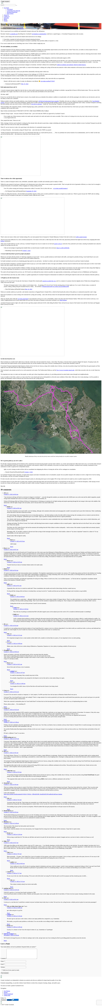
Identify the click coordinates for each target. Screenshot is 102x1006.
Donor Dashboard (8, 994)
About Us (6, 15)
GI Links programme (23, 298)
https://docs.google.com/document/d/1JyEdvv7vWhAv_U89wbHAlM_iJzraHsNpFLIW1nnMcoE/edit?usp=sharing (33, 794)
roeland (12, 671)
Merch (5, 19)
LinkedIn (9, 1000)
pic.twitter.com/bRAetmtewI (60, 188)
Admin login (7, 995)
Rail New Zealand (9, 933)
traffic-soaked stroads (81, 237)
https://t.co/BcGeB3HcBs (62, 248)
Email (3, 964)
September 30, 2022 (31, 191)
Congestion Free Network (13, 10)
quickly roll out (58, 243)
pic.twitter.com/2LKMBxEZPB (61, 286)
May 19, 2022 (24, 84)
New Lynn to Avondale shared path (65, 370)
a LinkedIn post (14, 34)
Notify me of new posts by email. (10, 970)
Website (3, 967)
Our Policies (7, 991)
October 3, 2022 (28, 472)
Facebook (3, 1000)
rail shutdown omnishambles (39, 34)
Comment (4, 958)
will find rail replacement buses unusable (48, 101)
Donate (5, 20)
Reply (5, 505)
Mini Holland (63, 300)
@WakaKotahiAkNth (47, 286)
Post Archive (10, 13)
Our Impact (10, 9)
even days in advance (36, 104)
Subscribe (6, 18)
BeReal (2, 241)
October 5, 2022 (26, 250)
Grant (15, 607)
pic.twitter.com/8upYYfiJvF (48, 81)
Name (3, 961)
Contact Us (6, 16)
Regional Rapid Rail (12, 12)
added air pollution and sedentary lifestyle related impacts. (71, 64)
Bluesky (16, 1000)
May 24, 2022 (28, 289)
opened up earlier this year (49, 281)
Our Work (6, 8)
